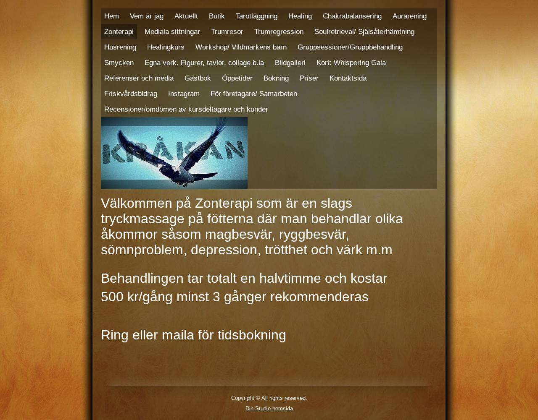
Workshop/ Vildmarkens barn (241, 47)
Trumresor (227, 31)
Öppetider (237, 78)
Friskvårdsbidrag (130, 93)
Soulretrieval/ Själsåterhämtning (364, 31)
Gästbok (198, 78)
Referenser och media (139, 78)
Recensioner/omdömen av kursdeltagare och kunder (186, 109)
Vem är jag (147, 16)
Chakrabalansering (352, 16)
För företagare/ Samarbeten (254, 93)
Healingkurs (166, 47)
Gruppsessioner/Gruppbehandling (350, 47)
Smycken (119, 62)
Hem (111, 16)
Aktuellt (186, 16)
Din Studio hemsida (269, 408)
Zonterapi (119, 31)
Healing (300, 16)
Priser (309, 78)
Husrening (120, 47)
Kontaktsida (348, 78)
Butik (217, 16)
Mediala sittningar (172, 31)
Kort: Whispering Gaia (351, 62)
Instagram (184, 93)
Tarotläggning (256, 16)
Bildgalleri (290, 62)
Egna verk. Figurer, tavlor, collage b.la (204, 62)
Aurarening (410, 16)
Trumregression (278, 31)
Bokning (276, 78)
